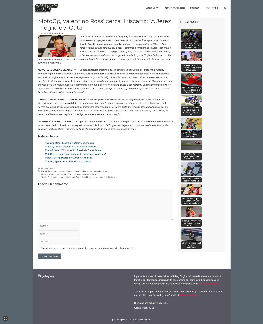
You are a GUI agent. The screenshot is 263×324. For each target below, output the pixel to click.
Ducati (44, 171)
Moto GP (195, 8)
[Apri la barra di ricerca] (225, 8)
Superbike (212, 8)
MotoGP (69, 171)
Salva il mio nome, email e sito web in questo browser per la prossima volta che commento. (88, 248)
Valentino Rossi (100, 171)
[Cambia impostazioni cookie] (5, 318)
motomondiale (80, 171)
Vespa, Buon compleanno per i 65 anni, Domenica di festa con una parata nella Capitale (79, 177)
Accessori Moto (175, 8)
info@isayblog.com (208, 283)
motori (90, 171)
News (52, 168)
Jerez (50, 171)
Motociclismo (59, 171)
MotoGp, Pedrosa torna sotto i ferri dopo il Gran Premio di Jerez (69, 174)
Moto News (152, 8)
